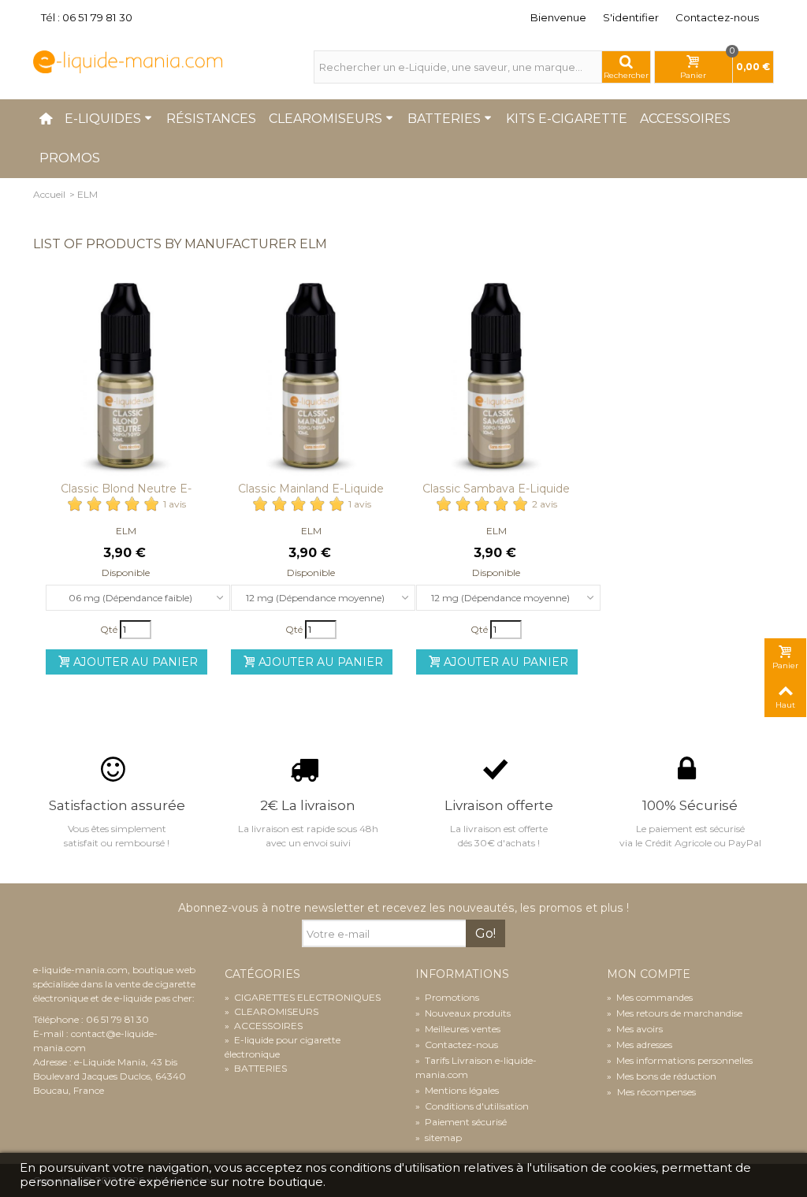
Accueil (49, 194)
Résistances (211, 118)
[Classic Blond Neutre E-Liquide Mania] (125, 379)
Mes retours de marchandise (674, 1013)
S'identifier (631, 17)
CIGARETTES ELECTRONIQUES (303, 997)
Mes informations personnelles (680, 1060)
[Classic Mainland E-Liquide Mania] (311, 379)
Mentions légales (457, 1090)
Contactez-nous (717, 17)
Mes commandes (650, 997)
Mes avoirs (635, 1029)
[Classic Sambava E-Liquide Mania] (496, 379)
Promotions (447, 997)
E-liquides (103, 118)
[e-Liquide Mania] (127, 61)
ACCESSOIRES (264, 1026)
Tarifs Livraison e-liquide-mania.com (476, 1067)
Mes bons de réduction (661, 1076)
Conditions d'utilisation (472, 1106)
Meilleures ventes (457, 1029)
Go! (485, 933)
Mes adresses (639, 1044)
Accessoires (685, 118)
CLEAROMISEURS (271, 1011)
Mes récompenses (655, 1092)
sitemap (438, 1137)
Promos (69, 158)
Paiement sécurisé (461, 1122)
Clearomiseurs (325, 118)
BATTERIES (256, 1068)
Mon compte (648, 974)
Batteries (444, 118)
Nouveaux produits (463, 1013)
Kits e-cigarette (566, 118)
